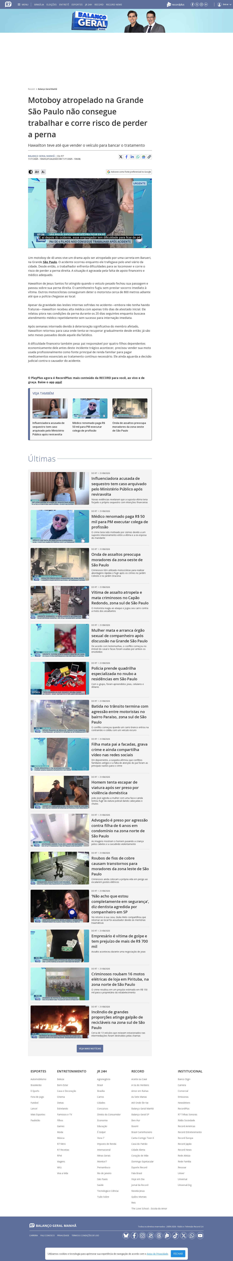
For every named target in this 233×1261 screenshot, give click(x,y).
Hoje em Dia (137, 1179)
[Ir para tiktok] (175, 1235)
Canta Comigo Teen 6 (142, 1137)
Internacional (103, 1149)
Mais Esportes (38, 1114)
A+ (37, 172)
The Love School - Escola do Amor (149, 1208)
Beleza (60, 1079)
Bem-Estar (62, 1085)
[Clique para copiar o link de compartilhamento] (149, 157)
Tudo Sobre (103, 1196)
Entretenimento (71, 1071)
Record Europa (185, 1137)
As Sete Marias (139, 1096)
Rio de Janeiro (104, 1173)
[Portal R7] (8, 4)
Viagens (61, 1161)
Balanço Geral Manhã (47, 89)
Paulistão (35, 1120)
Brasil (100, 1085)
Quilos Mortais (138, 1196)
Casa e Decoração (66, 1090)
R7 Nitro (61, 1143)
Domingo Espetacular (142, 1161)
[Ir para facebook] (192, 4)
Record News (114, 4)
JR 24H (88, 4)
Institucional (190, 1071)
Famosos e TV (64, 1114)
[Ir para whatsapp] (191, 1235)
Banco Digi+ (184, 1079)
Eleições (51, 4)
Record (99, 4)
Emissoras (183, 1096)
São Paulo (102, 1179)
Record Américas (186, 1126)
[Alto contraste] (30, 171)
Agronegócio (103, 1079)
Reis (133, 1202)
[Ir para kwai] (150, 1235)
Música (60, 1137)
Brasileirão (36, 1085)
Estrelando (62, 1108)
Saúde (100, 1184)
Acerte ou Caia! (139, 1079)
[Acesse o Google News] (143, 157)
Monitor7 (102, 1161)
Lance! (34, 1108)
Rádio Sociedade (186, 1120)
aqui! (58, 382)
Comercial (183, 1090)
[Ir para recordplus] (167, 1235)
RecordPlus (183, 1108)
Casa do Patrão (139, 1143)
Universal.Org (184, 1184)
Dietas (60, 1102)
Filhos (60, 1120)
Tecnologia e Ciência (107, 1190)
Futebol (34, 1102)
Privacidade (63, 1235)
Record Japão (185, 1143)
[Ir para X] (197, 4)
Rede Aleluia (184, 1155)
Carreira (182, 1085)
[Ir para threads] (158, 1235)
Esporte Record (139, 1167)
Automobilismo (38, 1079)
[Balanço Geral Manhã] (116, 21)
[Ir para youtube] (200, 1235)
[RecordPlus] (175, 4)
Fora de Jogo (37, 1096)
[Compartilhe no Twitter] (121, 157)
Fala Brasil (136, 1173)
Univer (181, 1173)
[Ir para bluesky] (126, 1235)
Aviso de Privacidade (157, 1253)
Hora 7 (100, 1137)
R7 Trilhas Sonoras (187, 1114)
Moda (60, 1132)
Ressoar (182, 1167)
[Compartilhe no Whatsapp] (138, 157)
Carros (100, 1096)
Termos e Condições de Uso (85, 1235)
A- (43, 172)
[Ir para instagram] (201, 4)
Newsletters (184, 1102)
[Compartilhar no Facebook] (126, 157)
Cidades (101, 1102)
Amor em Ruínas (140, 1090)
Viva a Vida (62, 1173)
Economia (102, 1120)
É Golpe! (101, 1132)
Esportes (77, 4)
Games (60, 1126)
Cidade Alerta (138, 1149)
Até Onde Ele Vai (139, 1102)
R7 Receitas (63, 1149)
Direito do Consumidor (109, 1114)
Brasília (39, 4)
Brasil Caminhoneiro (141, 1132)
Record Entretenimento (190, 1132)
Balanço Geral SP (140, 1114)
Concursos (102, 1108)
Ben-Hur (135, 1120)
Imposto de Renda (106, 1143)
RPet (59, 1155)
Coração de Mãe (140, 1155)
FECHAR (178, 1253)
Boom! (134, 1126)
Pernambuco (103, 1167)
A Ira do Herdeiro (140, 1085)
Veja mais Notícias (90, 1048)
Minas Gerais (103, 1155)
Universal (182, 1179)
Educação (102, 1126)
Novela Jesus (138, 1190)
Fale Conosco (47, 1235)
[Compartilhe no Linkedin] (132, 157)
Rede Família (184, 1161)
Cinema (61, 1096)
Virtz (59, 1167)
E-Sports (35, 1090)
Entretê (64, 4)
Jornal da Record (139, 1184)
